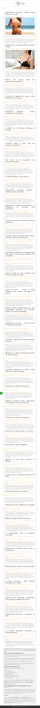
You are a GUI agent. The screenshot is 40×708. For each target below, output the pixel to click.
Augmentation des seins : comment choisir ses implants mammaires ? (20, 324)
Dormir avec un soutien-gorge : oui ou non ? (19, 431)
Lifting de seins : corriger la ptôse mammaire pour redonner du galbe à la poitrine (20, 291)
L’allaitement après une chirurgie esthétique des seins (20, 340)
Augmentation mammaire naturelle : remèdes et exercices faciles (20, 191)
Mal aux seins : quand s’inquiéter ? (16, 445)
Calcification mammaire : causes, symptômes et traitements (20, 112)
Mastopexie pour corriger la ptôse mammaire (19, 566)
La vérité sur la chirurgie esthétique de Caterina (20, 129)
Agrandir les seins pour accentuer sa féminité (20, 460)
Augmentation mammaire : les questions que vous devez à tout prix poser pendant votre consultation (20, 254)
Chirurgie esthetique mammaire (24, 36)
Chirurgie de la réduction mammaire (17, 386)
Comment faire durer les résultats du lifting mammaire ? (20, 221)
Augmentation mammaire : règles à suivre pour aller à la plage (20, 13)
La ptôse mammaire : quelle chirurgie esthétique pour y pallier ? (20, 582)
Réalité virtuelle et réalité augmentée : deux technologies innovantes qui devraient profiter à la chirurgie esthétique (20, 310)
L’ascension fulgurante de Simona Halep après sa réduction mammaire (20, 370)
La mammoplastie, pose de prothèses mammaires (20, 534)
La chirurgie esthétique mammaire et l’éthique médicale (20, 632)
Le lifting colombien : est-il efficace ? (17, 177)
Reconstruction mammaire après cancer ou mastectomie (20, 549)
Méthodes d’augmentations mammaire (17, 518)
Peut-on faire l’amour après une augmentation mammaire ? (20, 81)
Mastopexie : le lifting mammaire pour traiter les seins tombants (20, 354)
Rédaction (8, 37)
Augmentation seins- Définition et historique (19, 505)
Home (4, 8)
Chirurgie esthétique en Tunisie (14, 36)
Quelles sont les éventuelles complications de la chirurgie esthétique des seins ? (20, 598)
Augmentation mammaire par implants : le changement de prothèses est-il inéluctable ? (20, 207)
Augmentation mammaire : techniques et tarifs (20, 615)
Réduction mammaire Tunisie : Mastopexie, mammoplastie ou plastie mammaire (20, 402)
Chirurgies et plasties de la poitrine (16, 491)
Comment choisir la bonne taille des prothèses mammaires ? (20, 144)
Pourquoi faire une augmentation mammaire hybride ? (20, 46)
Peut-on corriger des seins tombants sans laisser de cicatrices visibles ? (20, 274)
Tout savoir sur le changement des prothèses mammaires (20, 161)
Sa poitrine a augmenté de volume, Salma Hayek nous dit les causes (20, 97)
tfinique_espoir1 (28, 392)
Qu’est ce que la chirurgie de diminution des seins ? (20, 476)
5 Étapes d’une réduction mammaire (17, 417)
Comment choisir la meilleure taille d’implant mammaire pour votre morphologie (20, 237)
